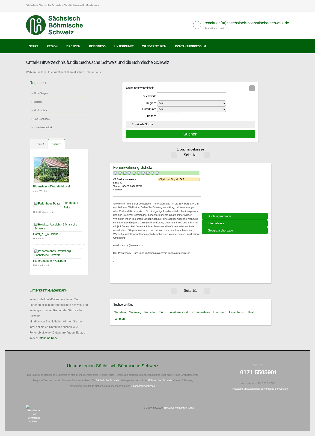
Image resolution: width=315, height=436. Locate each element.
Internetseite (216, 223)
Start (33, 46)
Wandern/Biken (154, 46)
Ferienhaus (236, 312)
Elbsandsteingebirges (143, 386)
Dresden (73, 46)
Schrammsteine (200, 312)
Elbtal (250, 312)
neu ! (40, 144)
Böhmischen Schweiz (160, 380)
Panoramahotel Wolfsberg (49, 260)
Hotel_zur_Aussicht (45, 234)
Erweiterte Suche (142, 124)
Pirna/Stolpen (41, 93)
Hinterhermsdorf (43, 127)
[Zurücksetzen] (252, 88)
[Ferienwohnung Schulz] (235, 189)
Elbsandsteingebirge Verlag (179, 407)
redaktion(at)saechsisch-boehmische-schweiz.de (247, 23)
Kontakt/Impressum (190, 46)
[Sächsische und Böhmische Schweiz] (57, 25)
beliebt (56, 144)
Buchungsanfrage (219, 216)
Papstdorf (150, 312)
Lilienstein (219, 312)
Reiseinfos (97, 46)
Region (52, 46)
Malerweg (135, 312)
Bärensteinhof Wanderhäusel (51, 186)
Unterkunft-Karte (47, 338)
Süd (161, 312)
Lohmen (119, 318)
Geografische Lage (220, 230)
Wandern (120, 312)
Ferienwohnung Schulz (132, 167)
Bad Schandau (42, 118)
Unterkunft (124, 46)
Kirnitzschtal (40, 110)
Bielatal (38, 101)
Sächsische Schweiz (107, 380)
